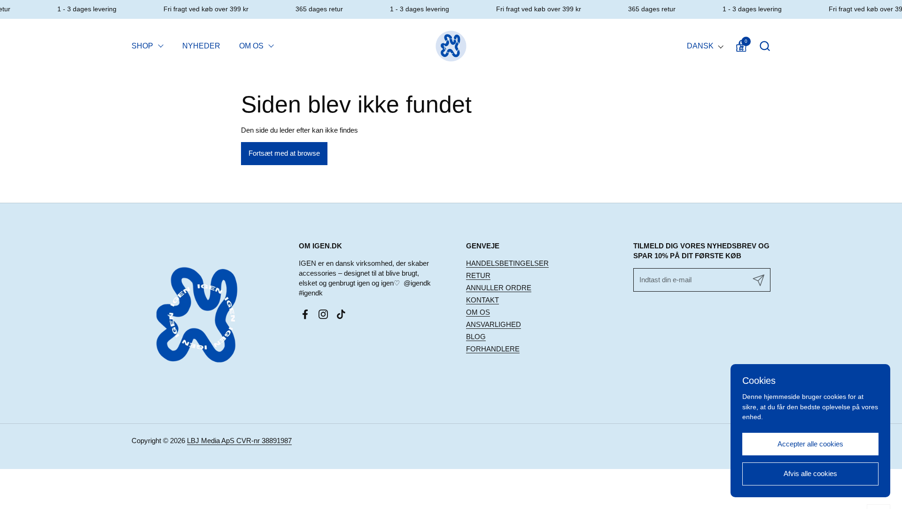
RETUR (478, 275)
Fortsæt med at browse (284, 153)
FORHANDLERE (493, 349)
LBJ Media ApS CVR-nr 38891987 (239, 441)
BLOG (476, 337)
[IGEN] (451, 46)
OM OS (478, 312)
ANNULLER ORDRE (498, 288)
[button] (764, 46)
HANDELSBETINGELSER (507, 263)
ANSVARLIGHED (493, 324)
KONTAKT (482, 300)
